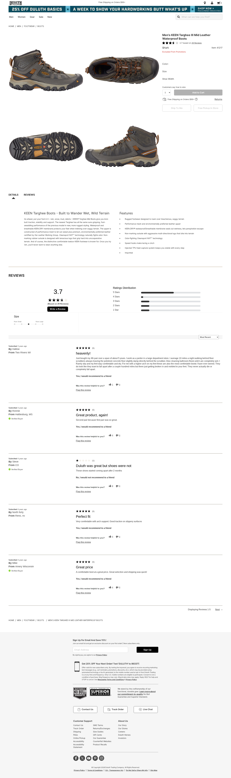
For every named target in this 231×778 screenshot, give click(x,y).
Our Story (122, 725)
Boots (40, 26)
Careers (121, 731)
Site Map (153, 770)
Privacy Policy (101, 655)
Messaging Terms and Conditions (111, 680)
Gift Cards (97, 735)
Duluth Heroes (124, 735)
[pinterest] (95, 758)
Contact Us (78, 725)
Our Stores (123, 728)
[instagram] (101, 758)
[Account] (213, 3)
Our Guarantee (99, 738)
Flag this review (83, 390)
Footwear (29, 26)
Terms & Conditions (95, 770)
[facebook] (76, 758)
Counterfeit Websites (102, 741)
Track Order (78, 728)
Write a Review (58, 309)
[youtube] (88, 758)
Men (19, 26)
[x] (82, 758)
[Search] (178, 17)
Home (11, 26)
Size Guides (98, 731)
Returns (218, 99)
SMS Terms (98, 725)
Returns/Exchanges (101, 728)
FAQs (75, 735)
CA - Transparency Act (114, 770)
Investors (122, 738)
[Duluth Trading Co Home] (16, 3)
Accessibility (78, 741)
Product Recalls (100, 744)
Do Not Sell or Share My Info (137, 770)
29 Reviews (197, 43)
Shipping (77, 731)
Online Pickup (79, 738)
